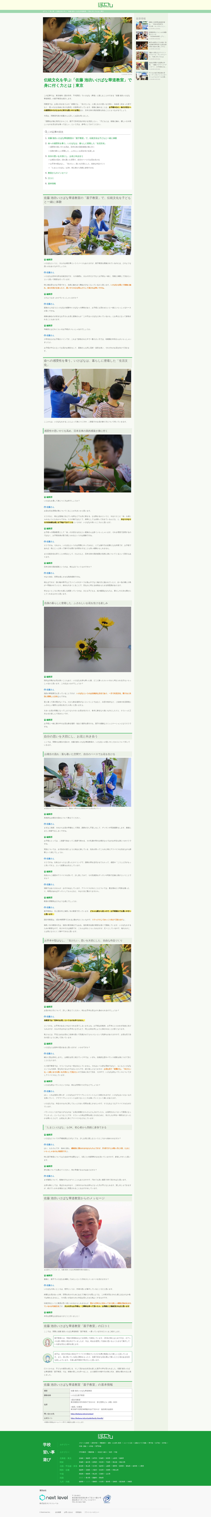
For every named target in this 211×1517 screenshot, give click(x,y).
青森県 (88, 1458)
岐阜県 (135, 1466)
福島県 (121, 1458)
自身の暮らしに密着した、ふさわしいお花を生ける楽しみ (72, 151)
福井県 (101, 1466)
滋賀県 (81, 1470)
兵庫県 (108, 1470)
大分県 (101, 1481)
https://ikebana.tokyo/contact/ (82, 1414)
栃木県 (88, 1462)
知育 (110, 1452)
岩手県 (94, 1458)
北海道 (81, 1458)
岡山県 (94, 1474)
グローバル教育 (84, 1443)
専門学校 (98, 1446)
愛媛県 (94, 1478)
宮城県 (101, 1458)
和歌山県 (115, 1470)
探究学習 (94, 1443)
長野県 (115, 1466)
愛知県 (128, 1466)
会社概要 (58, 1512)
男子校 (151, 1443)
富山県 (88, 1466)
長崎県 (94, 1481)
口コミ (51, 178)
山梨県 (108, 1466)
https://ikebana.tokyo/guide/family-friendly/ (87, 1418)
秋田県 (108, 1458)
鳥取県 (81, 1474)
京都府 (88, 1470)
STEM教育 (82, 1452)
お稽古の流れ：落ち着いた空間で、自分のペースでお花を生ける (75, 160)
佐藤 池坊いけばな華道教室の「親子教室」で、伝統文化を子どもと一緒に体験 (82, 138)
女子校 (157, 1443)
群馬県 (94, 1462)
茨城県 (81, 1462)
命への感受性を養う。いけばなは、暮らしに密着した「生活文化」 (77, 143)
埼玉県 (101, 1462)
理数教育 (103, 1443)
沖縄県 (129, 1481)
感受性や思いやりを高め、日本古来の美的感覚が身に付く (72, 147)
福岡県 (81, 1481)
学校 (115, 1452)
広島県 (101, 1474)
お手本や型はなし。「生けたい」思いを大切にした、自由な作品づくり (77, 164)
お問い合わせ (68, 1512)
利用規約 (79, 1512)
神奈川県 (122, 1462)
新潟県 (81, 1466)
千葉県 (108, 1462)
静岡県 (121, 1466)
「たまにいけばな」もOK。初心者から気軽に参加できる (72, 168)
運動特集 (91, 1452)
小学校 (91, 1446)
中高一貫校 (82, 1446)
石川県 (94, 1466)
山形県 (115, 1458)
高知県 (101, 1478)
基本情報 (52, 183)
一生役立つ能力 (101, 1452)
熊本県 (108, 1481)
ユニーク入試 (127, 1443)
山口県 (108, 1474)
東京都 (115, 1462)
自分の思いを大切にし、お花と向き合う (65, 156)
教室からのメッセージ (58, 173)
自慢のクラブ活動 (140, 1443)
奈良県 (101, 1470)
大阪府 (94, 1470)
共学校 (164, 1443)
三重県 (141, 1466)
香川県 (88, 1478)
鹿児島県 (122, 1481)
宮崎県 (115, 1481)
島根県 (88, 1474)
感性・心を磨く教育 (114, 1443)
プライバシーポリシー (91, 1512)
